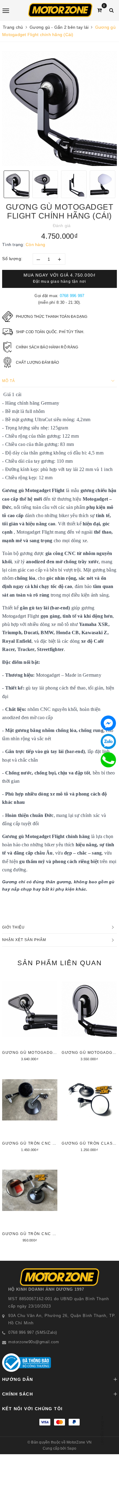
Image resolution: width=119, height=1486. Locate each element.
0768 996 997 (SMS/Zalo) (32, 1332)
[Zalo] (108, 741)
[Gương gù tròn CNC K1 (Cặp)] (30, 1201)
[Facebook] (108, 723)
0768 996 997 (72, 295)
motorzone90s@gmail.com (33, 1342)
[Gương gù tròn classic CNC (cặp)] (89, 1110)
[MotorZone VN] (60, 10)
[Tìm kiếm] (111, 10)
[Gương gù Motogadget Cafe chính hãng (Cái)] (89, 1020)
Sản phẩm (59, 963)
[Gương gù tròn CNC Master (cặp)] (30, 1110)
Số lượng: (12, 258)
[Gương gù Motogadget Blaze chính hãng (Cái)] (30, 1020)
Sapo (71, 1448)
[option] (59, 108)
